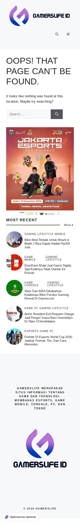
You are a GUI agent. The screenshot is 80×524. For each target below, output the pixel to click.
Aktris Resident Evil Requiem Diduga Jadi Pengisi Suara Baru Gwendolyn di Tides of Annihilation (49, 317)
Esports (31, 331)
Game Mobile (30, 258)
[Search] (57, 114)
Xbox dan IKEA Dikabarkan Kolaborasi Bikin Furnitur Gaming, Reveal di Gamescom (46, 294)
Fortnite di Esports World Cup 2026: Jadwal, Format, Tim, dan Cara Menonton (48, 340)
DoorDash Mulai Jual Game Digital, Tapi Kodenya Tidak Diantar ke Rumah (48, 269)
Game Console (31, 284)
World (60, 234)
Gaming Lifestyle (39, 234)
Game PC (31, 308)
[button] (57, 34)
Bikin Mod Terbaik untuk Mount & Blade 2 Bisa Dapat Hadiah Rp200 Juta (47, 243)
